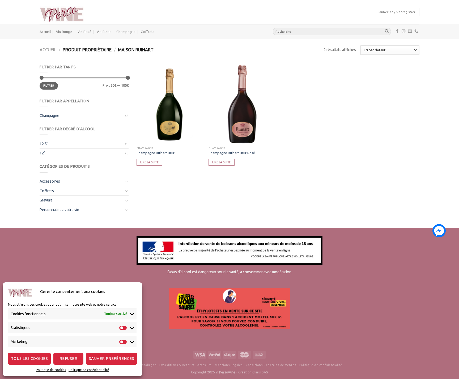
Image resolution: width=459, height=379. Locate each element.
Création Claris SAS (253, 372)
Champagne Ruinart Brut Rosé (232, 153)
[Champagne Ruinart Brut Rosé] (242, 104)
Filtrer (48, 85)
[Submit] (387, 31)
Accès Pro (204, 365)
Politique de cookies (51, 370)
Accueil (45, 31)
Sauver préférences (111, 358)
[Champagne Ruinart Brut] (170, 104)
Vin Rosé (84, 31)
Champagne (125, 31)
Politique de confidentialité (89, 370)
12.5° (44, 144)
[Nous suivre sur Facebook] (398, 31)
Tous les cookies (29, 358)
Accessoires (50, 181)
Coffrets (147, 31)
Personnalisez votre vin (59, 210)
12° (42, 153)
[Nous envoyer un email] (410, 31)
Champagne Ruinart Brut (156, 153)
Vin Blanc (104, 31)
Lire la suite (149, 162)
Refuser (68, 358)
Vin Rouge (64, 31)
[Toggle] (127, 181)
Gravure (46, 200)
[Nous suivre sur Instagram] (404, 31)
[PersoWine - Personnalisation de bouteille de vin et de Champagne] (62, 12)
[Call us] (416, 31)
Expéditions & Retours (176, 365)
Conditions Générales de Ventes (271, 365)
